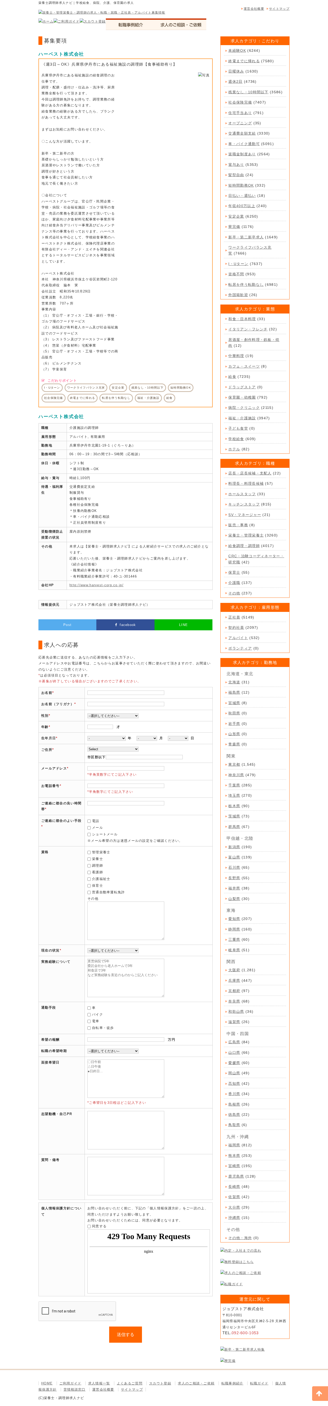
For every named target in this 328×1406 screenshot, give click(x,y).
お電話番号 (50, 786)
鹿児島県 (236, 1176)
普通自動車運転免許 (108, 892)
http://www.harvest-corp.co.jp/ (96, 585)
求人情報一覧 (99, 1383)
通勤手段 (48, 1007)
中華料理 (236, 356)
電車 (95, 1021)
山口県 (234, 1052)
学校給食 (236, 439)
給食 (232, 377)
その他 (234, 593)
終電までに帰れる (244, 61)
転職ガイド (259, 1383)
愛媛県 (234, 1063)
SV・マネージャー (244, 515)
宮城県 (234, 703)
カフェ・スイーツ (244, 366)
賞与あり (236, 165)
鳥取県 (234, 1125)
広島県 (234, 1042)
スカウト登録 (160, 1383)
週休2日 (235, 81)
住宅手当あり (240, 113)
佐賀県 (234, 1197)
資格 (45, 852)
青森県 (234, 744)
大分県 (234, 1207)
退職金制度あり (242, 154)
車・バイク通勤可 (244, 144)
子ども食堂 (238, 428)
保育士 (97, 885)
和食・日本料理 (242, 319)
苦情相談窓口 (75, 1389)
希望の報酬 (50, 1039)
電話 (95, 821)
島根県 (234, 1104)
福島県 (234, 692)
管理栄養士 (101, 852)
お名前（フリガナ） (57, 704)
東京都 (234, 764)
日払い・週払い (242, 196)
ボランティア (240, 648)
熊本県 (234, 1156)
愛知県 (234, 919)
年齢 (45, 727)
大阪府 (234, 970)
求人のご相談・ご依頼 (196, 1383)
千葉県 (234, 785)
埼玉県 (234, 795)
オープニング (240, 123)
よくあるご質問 (129, 1383)
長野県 (234, 878)
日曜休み (236, 71)
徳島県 (234, 1114)
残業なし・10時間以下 (248, 92)
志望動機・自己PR (56, 1114)
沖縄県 (234, 1218)
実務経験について (55, 962)
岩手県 (234, 724)
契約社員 (236, 627)
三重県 (234, 939)
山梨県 (234, 899)
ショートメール (105, 834)
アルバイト (238, 638)
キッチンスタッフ (244, 504)
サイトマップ (279, 9)
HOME (47, 1383)
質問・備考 (50, 1160)
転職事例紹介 (232, 1383)
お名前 (46, 693)
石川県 (234, 867)
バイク (97, 1014)
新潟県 (234, 847)
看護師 (97, 872)
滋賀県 (234, 1022)
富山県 (234, 857)
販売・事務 (238, 525)
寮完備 (234, 227)
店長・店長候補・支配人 (249, 473)
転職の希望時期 (54, 1051)
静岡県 (234, 929)
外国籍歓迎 (238, 295)
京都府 (234, 991)
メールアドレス (54, 768)
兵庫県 (234, 980)
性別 (45, 715)
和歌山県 (236, 1011)
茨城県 (234, 816)
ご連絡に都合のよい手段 (61, 821)
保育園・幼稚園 (242, 397)
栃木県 (234, 806)
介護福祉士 (101, 879)
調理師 (97, 865)
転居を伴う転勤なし (246, 284)
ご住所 (46, 750)
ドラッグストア (242, 387)
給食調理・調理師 (244, 546)
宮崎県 (234, 1166)
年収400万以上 (241, 206)
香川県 (234, 1094)
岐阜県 (234, 950)
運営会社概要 (254, 9)
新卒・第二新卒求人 (246, 237)
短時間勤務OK (241, 185)
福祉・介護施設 (242, 418)
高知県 (234, 1083)
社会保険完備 (240, 102)
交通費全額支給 (242, 133)
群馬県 (234, 827)
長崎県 (234, 1187)
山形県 (234, 734)
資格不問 (236, 274)
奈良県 (234, 1001)
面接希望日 (50, 1062)
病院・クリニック (244, 408)
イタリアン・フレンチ (248, 329)
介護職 (234, 583)
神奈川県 (236, 775)
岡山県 (234, 1073)
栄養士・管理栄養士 (246, 535)
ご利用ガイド (70, 1383)
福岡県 (234, 1145)
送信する (125, 1334)
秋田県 (234, 713)
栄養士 (97, 859)
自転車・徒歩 (103, 1028)
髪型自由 (236, 175)
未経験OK (237, 50)
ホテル (234, 449)
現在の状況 (50, 950)
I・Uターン (238, 264)
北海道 (234, 682)
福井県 (234, 888)
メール (97, 828)
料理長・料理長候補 (246, 483)
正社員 (234, 617)
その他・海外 (240, 1238)
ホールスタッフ (242, 494)
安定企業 (236, 216)
